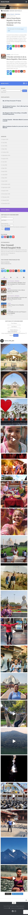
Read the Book (4, 254)
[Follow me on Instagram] (26, 83)
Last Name (3, 220)
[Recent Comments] (17, 277)
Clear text (3, 92)
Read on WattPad (5, 262)
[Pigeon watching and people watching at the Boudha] (14, 796)
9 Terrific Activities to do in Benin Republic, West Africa (16, 290)
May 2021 (4, 168)
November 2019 (6, 184)
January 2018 (5, 200)
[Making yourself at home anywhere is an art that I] (14, 713)
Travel (8, 54)
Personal (17, 14)
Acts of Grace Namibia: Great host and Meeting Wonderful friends (17, 298)
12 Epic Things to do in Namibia (15, 305)
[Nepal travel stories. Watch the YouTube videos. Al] (14, 768)
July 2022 (4, 142)
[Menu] (26, 1)
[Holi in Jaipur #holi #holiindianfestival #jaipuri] (14, 467)
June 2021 (4, 165)
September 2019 (6, 187)
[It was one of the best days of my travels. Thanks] (14, 494)
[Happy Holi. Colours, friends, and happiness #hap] (14, 521)
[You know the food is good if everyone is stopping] (14, 659)
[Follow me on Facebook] (24, 83)
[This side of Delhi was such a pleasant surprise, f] (14, 631)
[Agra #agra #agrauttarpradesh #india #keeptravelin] (14, 412)
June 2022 (4, 145)
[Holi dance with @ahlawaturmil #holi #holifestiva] (14, 439)
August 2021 (5, 158)
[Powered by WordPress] (9, 908)
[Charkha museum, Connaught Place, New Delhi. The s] (14, 604)
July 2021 (4, 161)
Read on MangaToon (6, 263)
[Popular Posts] (11, 277)
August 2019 (5, 190)
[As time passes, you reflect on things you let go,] (14, 741)
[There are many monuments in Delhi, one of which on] (14, 384)
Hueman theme (21, 908)
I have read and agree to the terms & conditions (13, 227)
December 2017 (6, 203)
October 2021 (5, 152)
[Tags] (24, 277)
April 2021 (4, 171)
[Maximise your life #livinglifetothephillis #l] (14, 823)
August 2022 (5, 139)
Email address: (4, 223)
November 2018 (6, 194)
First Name (4, 217)
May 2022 (4, 149)
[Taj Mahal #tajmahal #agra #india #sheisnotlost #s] (14, 549)
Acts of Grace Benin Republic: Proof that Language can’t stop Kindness (16, 283)
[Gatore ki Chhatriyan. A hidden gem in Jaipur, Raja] (14, 357)
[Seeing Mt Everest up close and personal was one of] (14, 850)
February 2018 (5, 197)
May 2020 (4, 177)
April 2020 (4, 181)
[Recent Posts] (4, 277)
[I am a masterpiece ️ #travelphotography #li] (14, 878)
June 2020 (4, 174)
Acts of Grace (10, 14)
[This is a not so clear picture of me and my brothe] (14, 576)
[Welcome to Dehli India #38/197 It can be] (14, 686)
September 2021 (6, 155)
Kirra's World (5, 2)
